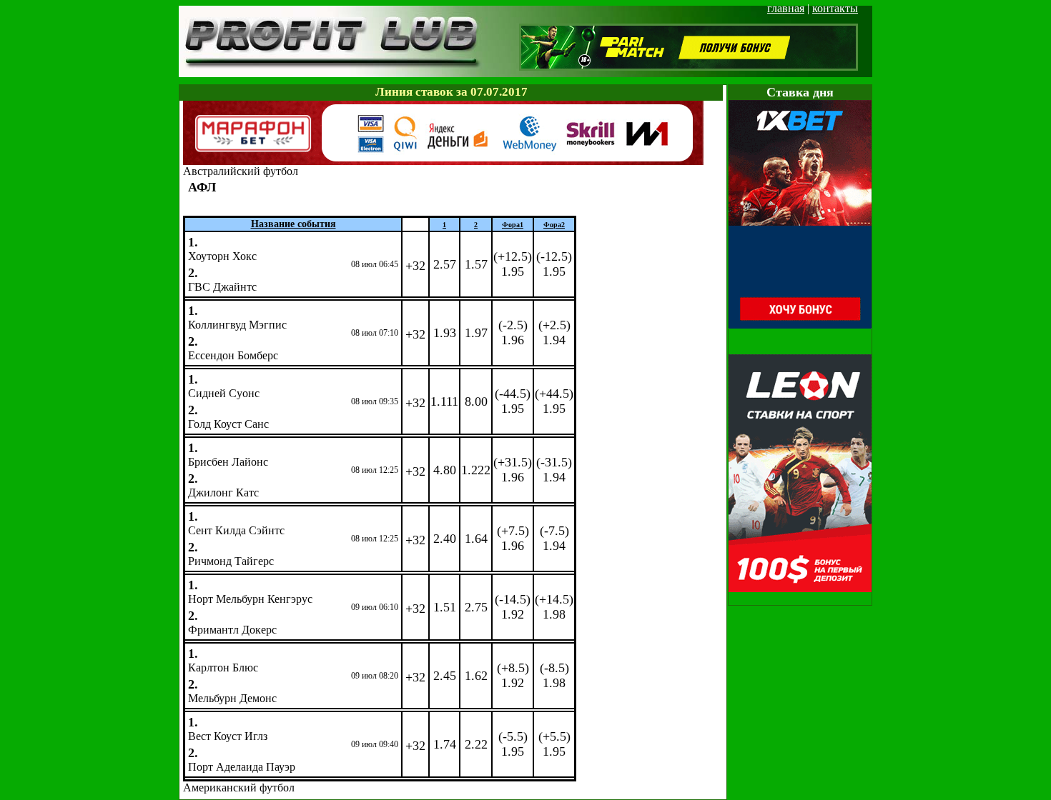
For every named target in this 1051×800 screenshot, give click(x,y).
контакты (835, 8)
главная (785, 8)
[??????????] (443, 161)
